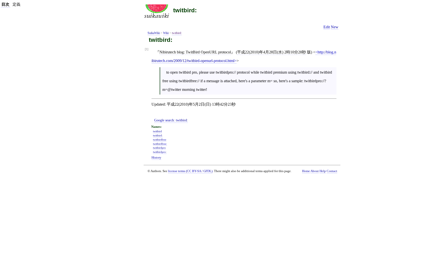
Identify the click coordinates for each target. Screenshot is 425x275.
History (156, 157)
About (314, 171)
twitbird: (185, 10)
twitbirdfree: (160, 143)
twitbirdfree (159, 139)
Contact (332, 171)
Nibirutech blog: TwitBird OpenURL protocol (195, 52)
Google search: (171, 120)
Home (306, 171)
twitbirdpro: (160, 151)
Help (322, 171)
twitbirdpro (159, 147)
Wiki (166, 33)
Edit (326, 27)
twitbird (157, 131)
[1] (146, 49)
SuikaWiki (154, 33)
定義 (16, 4)
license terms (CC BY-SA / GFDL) (190, 171)
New (334, 27)
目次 (5, 4)
